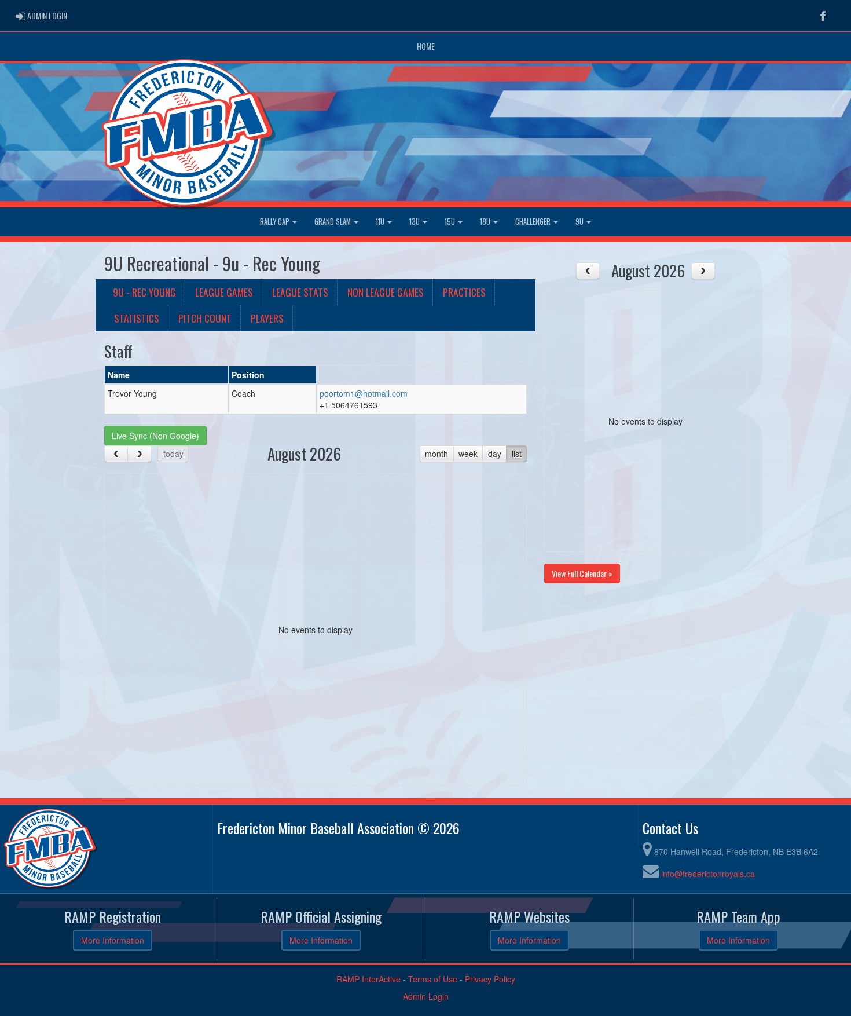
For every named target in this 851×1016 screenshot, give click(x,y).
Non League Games (385, 291)
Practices (464, 291)
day (494, 453)
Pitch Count (205, 318)
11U (381, 221)
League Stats (300, 291)
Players (267, 318)
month (436, 453)
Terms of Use (432, 979)
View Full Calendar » (582, 573)
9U (580, 221)
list (517, 453)
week (468, 453)
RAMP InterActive (368, 979)
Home (426, 46)
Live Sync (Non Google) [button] (155, 435)
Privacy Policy (490, 979)
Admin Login (426, 996)
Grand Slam (333, 221)
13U (415, 221)
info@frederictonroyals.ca (708, 873)
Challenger (533, 221)
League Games (224, 291)
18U (486, 221)
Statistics (136, 318)
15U (451, 221)
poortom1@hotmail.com (364, 393)
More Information (112, 940)
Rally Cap (275, 221)
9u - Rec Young (144, 291)
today (173, 453)
